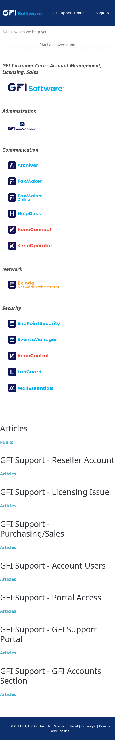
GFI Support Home (68, 12)
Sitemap (60, 726)
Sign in (102, 13)
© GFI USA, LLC (22, 726)
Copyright (88, 726)
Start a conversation (57, 44)
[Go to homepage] (23, 13)
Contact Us (42, 726)
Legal (74, 726)
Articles (8, 474)
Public (6, 442)
